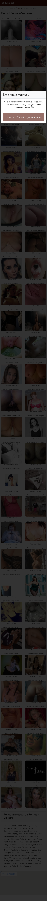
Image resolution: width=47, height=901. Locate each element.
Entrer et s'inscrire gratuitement (23, 117)
